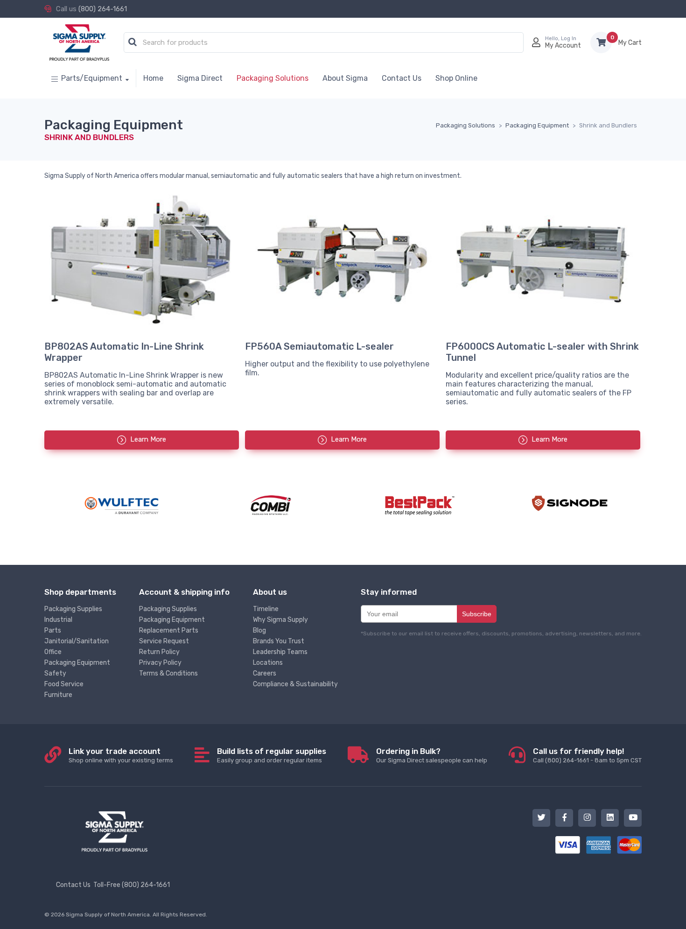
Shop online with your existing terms (121, 755)
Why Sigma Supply (280, 620)
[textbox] (326, 43)
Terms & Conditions (168, 673)
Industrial (58, 620)
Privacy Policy (160, 663)
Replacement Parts (168, 630)
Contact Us (73, 885)
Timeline (266, 609)
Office (53, 652)
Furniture (58, 695)
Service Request (164, 641)
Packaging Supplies (73, 609)
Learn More (148, 439)
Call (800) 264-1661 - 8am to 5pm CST (587, 755)
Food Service (64, 684)
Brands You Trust (278, 641)
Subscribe (476, 614)
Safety (55, 673)
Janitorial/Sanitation (76, 641)
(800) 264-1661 (102, 9)
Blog (259, 630)
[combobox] (323, 43)
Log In (568, 38)
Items (630, 43)
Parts (52, 630)
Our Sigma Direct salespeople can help (431, 755)
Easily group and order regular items (271, 755)
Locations (268, 663)
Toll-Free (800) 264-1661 (131, 885)
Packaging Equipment (77, 663)
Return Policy (159, 652)
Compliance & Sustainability (295, 684)
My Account (563, 45)
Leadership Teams (280, 652)
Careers (264, 673)
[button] (132, 42)
